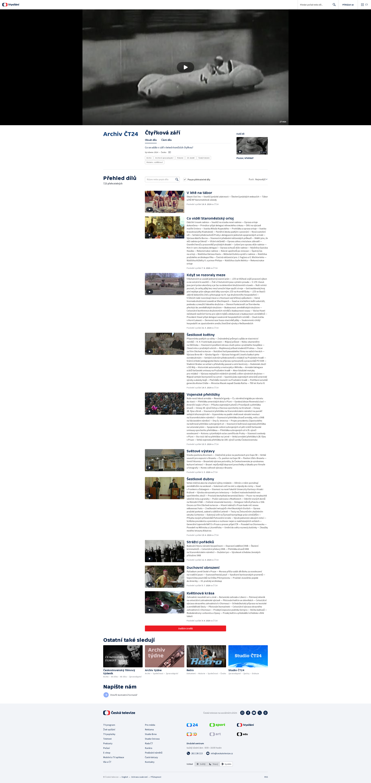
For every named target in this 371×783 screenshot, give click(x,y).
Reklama (149, 729)
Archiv (149, 158)
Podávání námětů (153, 752)
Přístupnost (156, 777)
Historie (180, 158)
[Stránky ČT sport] (217, 725)
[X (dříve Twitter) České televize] (259, 712)
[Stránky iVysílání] (245, 725)
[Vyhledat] (177, 179)
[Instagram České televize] (242, 712)
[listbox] (213, 764)
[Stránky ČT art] (215, 735)
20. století (190, 158)
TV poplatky (109, 734)
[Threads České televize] (265, 712)
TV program (109, 724)
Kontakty (149, 761)
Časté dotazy (151, 757)
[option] (201, 764)
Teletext (107, 738)
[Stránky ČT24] (192, 725)
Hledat (334, 5)
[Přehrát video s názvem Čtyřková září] (185, 67)
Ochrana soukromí (139, 777)
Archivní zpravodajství (164, 158)
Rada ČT (149, 743)
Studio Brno (151, 734)
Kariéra (148, 748)
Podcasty (107, 743)
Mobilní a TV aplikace (113, 757)
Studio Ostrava (152, 738)
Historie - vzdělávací (155, 162)
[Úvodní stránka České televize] (119, 712)
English (125, 777)
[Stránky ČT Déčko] (192, 735)
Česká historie (204, 158)
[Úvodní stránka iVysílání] (13, 4)
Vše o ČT (107, 761)
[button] (185, 67)
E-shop (106, 752)
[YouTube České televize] (254, 712)
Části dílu (166, 140)
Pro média (150, 724)
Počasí (106, 748)
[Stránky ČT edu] (242, 735)
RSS (266, 777)
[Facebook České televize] (248, 712)
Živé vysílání (109, 729)
